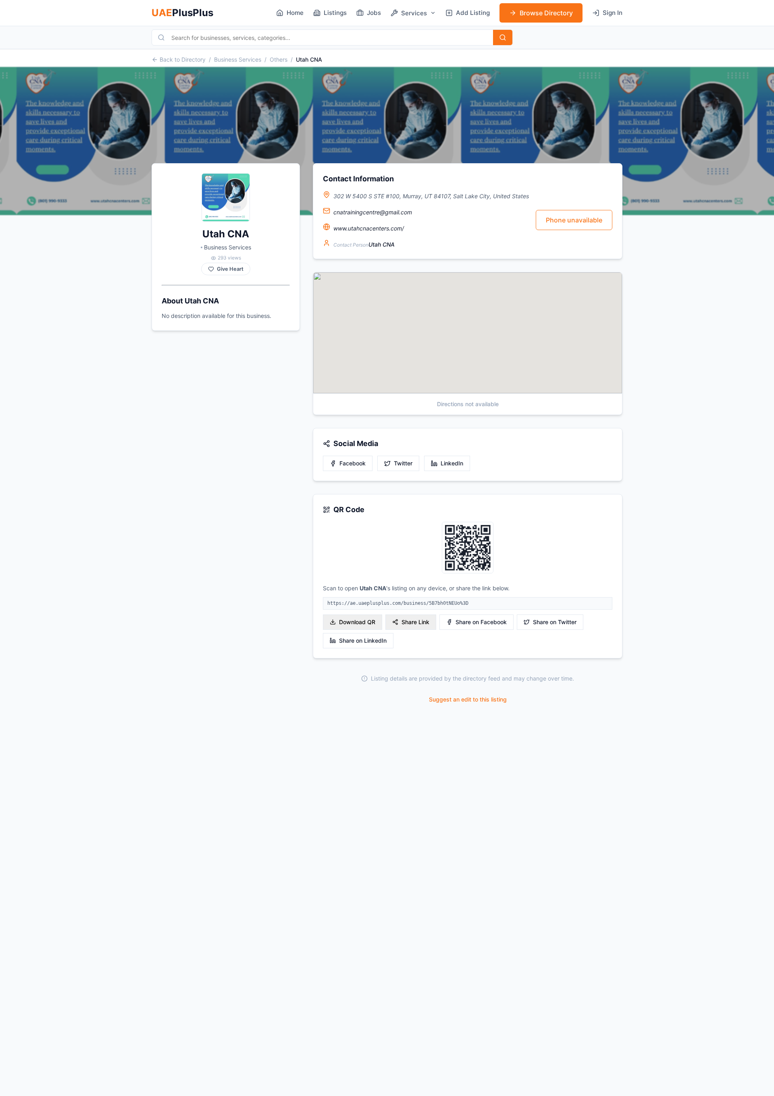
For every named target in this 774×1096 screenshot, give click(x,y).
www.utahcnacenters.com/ (368, 228)
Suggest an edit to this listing (468, 699)
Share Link (415, 622)
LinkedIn (452, 463)
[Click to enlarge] (467, 548)
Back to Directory (183, 59)
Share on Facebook (481, 622)
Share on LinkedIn (363, 640)
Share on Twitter (554, 622)
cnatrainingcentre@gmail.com (372, 212)
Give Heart (230, 269)
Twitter (403, 463)
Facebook (352, 463)
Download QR (357, 622)
